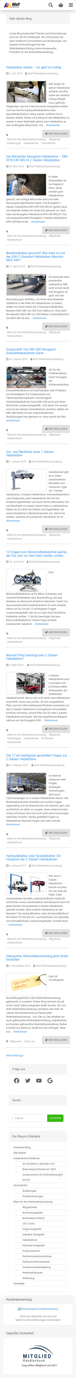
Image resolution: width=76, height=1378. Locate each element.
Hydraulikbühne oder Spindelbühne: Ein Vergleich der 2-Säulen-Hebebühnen (33, 857)
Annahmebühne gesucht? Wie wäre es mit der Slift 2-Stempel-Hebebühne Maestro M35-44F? (35, 256)
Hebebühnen (31, 143)
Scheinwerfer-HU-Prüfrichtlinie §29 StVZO (42, 1177)
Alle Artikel (19, 1152)
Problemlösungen (32, 1196)
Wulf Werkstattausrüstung (42, 73)
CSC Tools (28, 1223)
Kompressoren (31, 1250)
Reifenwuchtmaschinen (36, 1261)
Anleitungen (14, 143)
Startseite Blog (22, 1147)
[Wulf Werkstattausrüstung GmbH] (10, 5)
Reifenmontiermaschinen (37, 1256)
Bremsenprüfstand (33, 1218)
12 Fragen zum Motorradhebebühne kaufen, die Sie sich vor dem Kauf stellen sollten (36, 554)
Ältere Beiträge (14, 1055)
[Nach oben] (11, 1372)
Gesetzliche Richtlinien (26, 1158)
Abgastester (29, 1207)
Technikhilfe (48, 143)
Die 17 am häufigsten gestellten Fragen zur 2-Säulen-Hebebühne (36, 757)
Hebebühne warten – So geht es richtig (33, 67)
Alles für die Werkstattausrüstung (26, 139)
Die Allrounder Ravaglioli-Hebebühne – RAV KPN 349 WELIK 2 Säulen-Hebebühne (37, 158)
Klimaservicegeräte (33, 1245)
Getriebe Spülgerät (33, 1234)
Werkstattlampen (32, 1272)
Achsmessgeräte (32, 1212)
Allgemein (55, 139)
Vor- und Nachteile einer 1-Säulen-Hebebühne (30, 453)
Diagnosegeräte (31, 1229)
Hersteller (19, 1283)
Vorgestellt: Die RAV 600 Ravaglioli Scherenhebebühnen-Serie (31, 351)
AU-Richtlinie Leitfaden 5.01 (38, 1163)
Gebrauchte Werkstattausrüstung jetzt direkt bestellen (37, 958)
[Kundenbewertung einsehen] (38, 1308)
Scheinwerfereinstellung (36, 1267)
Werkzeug (28, 1278)
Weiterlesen (53, 125)
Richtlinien (47, 738)
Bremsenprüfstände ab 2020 (39, 1169)
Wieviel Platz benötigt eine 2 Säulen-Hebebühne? (32, 657)
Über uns (29, 1041)
